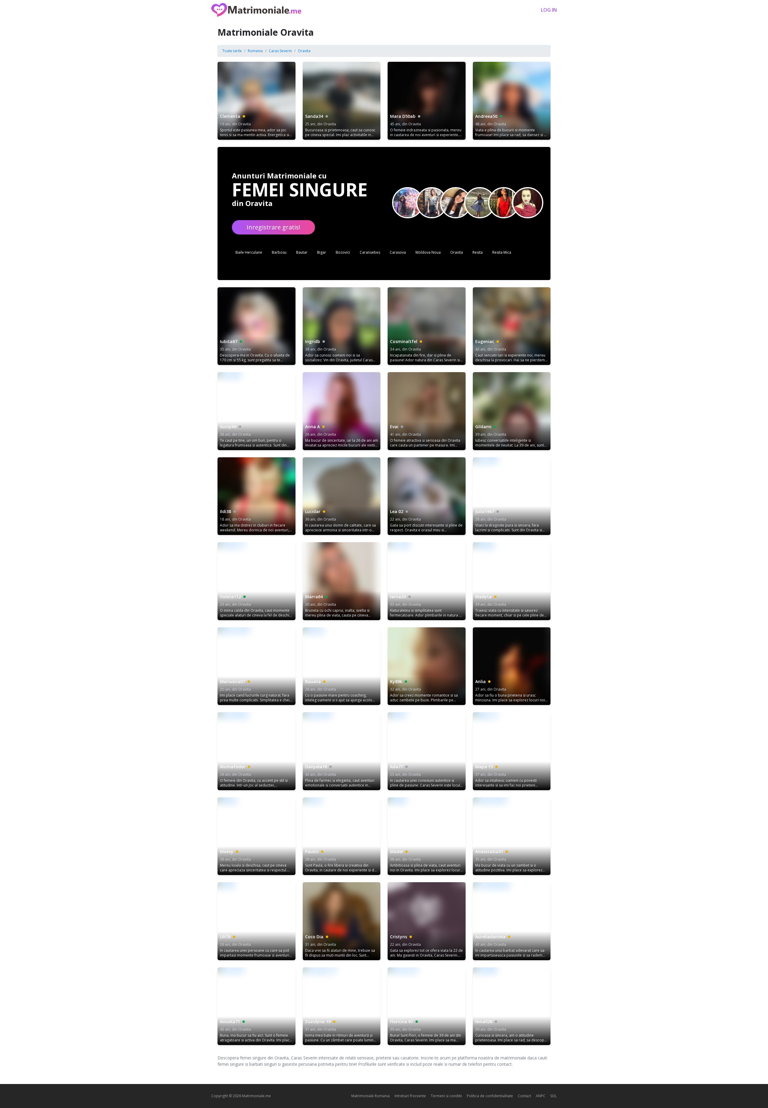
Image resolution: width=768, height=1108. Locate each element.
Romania (255, 50)
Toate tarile (232, 50)
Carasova (398, 252)
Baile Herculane (249, 252)
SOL (553, 1095)
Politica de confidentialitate (490, 1095)
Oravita (304, 50)
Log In (549, 10)
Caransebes (370, 252)
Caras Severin (280, 50)
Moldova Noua (428, 252)
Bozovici (343, 252)
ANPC (540, 1095)
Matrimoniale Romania (370, 1095)
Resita (477, 252)
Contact (524, 1095)
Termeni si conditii (446, 1095)
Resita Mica (501, 252)
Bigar (321, 252)
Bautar (302, 252)
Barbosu (279, 252)
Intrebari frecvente (410, 1095)
